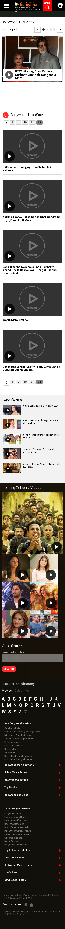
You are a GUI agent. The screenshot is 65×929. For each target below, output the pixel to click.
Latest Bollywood (17, 808)
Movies (7, 690)
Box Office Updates (14, 824)
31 (32, 122)
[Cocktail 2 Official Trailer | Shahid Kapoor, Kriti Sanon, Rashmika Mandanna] (44, 596)
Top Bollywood (17, 850)
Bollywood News (12, 813)
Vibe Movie (9, 752)
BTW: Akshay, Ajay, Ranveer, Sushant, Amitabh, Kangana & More (35, 74)
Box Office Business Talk (16, 827)
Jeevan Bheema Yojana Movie (19, 738)
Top (10, 787)
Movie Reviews (11, 841)
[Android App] (25, 904)
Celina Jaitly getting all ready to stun (40, 406)
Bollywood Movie (19, 765)
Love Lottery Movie (13, 745)
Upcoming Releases (14, 837)
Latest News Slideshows (16, 834)
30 (25, 122)
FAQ (30, 898)
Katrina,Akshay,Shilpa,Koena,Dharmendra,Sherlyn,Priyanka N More (31, 218)
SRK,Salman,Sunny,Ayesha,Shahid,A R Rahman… (27, 168)
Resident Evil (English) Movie (18, 759)
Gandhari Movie (12, 728)
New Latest (14, 857)
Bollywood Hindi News (15, 844)
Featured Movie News (15, 817)
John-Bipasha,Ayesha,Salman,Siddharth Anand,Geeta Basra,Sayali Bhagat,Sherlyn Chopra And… (30, 270)
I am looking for (13, 652)
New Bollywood (17, 723)
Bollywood (18, 865)
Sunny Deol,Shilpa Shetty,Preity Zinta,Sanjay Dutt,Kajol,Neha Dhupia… (31, 368)
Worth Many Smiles (15, 320)
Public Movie (16, 772)
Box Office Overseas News (17, 831)
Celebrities (21, 690)
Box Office (16, 779)
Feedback (44, 895)
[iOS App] (31, 904)
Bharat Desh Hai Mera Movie (18, 756)
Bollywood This (27, 115)
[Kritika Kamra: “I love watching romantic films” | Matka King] (44, 568)
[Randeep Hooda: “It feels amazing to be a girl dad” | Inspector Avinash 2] (16, 596)
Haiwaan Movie (12, 742)
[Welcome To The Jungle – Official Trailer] (32, 523)
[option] (32, 61)
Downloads (15, 880)
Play (9, 75)
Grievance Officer (16, 898)
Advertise (16, 895)
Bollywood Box (16, 794)
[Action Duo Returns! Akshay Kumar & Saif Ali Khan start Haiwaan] (44, 624)
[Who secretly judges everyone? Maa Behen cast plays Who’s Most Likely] (16, 624)
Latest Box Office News (16, 820)
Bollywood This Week (18, 22)
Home (6, 895)
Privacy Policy (30, 895)
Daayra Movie (11, 749)
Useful (11, 872)
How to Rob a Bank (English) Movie (22, 731)
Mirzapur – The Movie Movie (18, 735)
